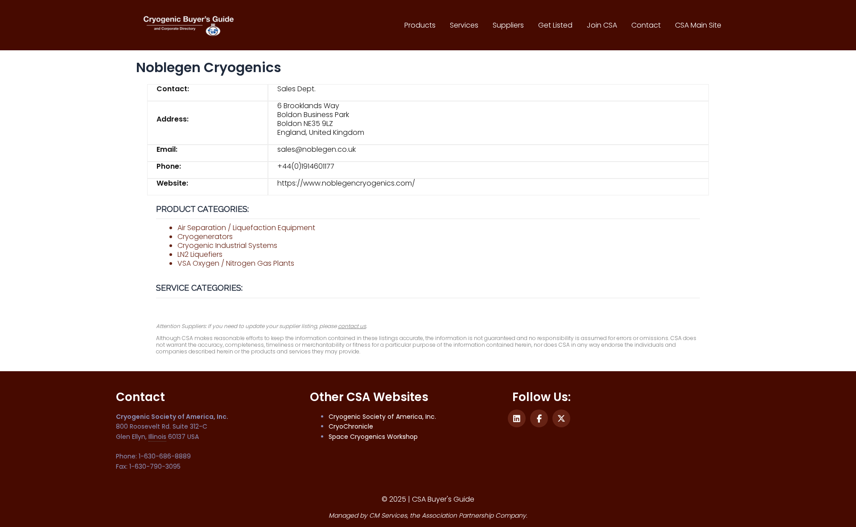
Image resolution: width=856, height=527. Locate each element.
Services (464, 25)
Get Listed (555, 25)
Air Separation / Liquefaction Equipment (246, 228)
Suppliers (508, 25)
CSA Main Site (698, 25)
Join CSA (602, 25)
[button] (517, 418)
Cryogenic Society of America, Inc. (382, 416)
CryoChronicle (351, 426)
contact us (352, 326)
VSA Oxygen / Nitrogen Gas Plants (235, 263)
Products (420, 25)
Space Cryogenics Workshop (373, 436)
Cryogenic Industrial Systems (227, 245)
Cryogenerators (205, 236)
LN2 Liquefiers (199, 254)
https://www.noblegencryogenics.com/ (346, 183)
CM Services (388, 515)
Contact (646, 25)
